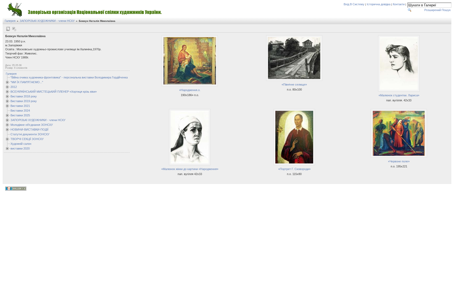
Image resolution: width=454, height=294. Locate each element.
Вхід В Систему (354, 4)
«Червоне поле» (399, 161)
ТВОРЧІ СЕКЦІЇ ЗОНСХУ (27, 139)
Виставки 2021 (20, 105)
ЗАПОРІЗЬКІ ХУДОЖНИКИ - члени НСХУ (47, 20)
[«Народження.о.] (189, 85)
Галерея (10, 20)
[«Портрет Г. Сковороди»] (294, 164)
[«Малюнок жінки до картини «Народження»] (190, 164)
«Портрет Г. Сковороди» (294, 169)
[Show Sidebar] (8, 29)
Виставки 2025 (20, 115)
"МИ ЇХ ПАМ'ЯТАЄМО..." (27, 82)
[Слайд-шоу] (14, 29)
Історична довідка (378, 4)
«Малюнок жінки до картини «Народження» (189, 169)
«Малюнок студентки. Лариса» (399, 95)
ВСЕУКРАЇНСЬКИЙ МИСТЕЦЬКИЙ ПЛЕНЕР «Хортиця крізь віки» (54, 91)
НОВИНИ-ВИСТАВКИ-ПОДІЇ (29, 129)
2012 (14, 86)
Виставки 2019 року (24, 101)
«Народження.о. (189, 90)
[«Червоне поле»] (398, 156)
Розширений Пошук (437, 10)
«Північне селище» (294, 84)
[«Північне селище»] (294, 80)
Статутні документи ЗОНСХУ (30, 134)
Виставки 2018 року (24, 96)
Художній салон (21, 143)
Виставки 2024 (20, 110)
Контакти (399, 4)
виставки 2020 (20, 148)
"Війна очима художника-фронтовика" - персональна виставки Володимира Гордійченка (69, 77)
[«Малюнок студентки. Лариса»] (399, 90)
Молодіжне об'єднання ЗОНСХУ (32, 124)
